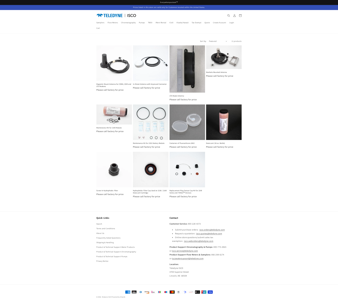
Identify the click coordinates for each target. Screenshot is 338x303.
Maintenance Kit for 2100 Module (109, 128)
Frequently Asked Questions (108, 238)
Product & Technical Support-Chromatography (116, 251)
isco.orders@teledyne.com (212, 229)
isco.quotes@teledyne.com (209, 233)
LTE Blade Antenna (177, 96)
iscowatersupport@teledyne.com (187, 258)
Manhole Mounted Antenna (216, 72)
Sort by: (203, 41)
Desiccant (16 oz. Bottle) (215, 143)
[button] (229, 15)
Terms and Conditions (105, 228)
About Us (100, 233)
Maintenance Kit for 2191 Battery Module (148, 143)
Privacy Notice (102, 261)
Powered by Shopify (118, 297)
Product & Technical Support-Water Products (115, 247)
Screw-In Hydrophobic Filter (107, 191)
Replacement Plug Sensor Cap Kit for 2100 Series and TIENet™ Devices (186, 192)
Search (99, 224)
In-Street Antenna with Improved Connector (150, 84)
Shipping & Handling (105, 242)
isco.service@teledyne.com (185, 250)
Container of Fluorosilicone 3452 (182, 143)
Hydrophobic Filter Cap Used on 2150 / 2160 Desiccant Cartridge (150, 192)
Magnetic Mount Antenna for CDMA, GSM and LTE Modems (113, 85)
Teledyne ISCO (106, 297)
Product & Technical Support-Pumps (111, 256)
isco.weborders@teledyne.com (198, 241)
